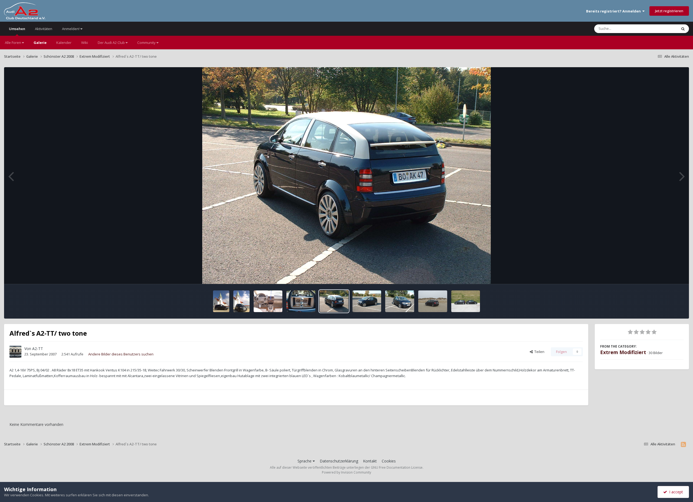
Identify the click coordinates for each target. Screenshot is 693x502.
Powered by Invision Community (346, 472)
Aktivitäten (43, 28)
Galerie (40, 42)
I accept (675, 491)
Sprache (305, 461)
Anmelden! (71, 28)
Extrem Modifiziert (623, 352)
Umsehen (17, 28)
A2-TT (37, 348)
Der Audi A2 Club (112, 42)
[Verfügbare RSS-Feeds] (683, 444)
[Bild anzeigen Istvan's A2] (432, 301)
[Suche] (683, 28)
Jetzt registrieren (669, 10)
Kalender (63, 42)
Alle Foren (13, 42)
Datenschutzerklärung (339, 461)
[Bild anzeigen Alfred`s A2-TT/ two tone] (268, 301)
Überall (664, 28)
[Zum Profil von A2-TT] (15, 352)
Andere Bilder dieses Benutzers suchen (120, 354)
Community (146, 42)
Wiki (84, 42)
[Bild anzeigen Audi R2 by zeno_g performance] (221, 301)
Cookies (389, 461)
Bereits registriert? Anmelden (614, 11)
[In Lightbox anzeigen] (346, 175)
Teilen (538, 351)
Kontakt (370, 461)
